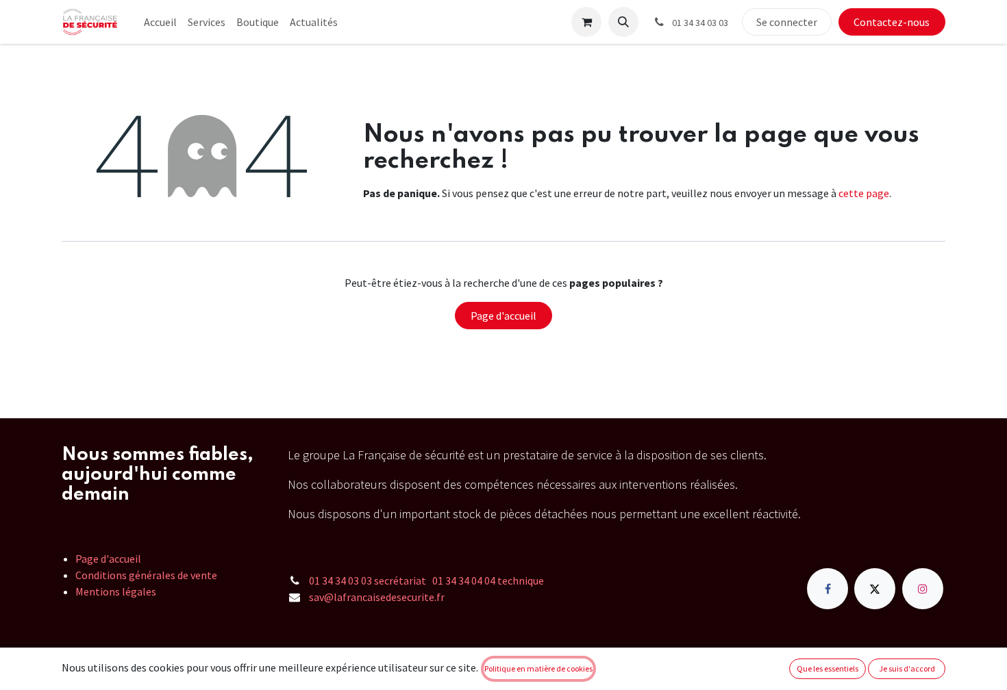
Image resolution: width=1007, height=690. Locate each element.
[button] (623, 22)
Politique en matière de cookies (538, 668)
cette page (863, 193)
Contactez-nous (892, 22)
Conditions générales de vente (146, 575)
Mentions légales (115, 591)
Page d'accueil (503, 315)
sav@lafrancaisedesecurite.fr (377, 597)
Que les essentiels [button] (827, 668)
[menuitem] (160, 22)
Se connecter (786, 22)
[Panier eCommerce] (586, 22)
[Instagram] (922, 588)
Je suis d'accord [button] (907, 668)
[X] (874, 588)
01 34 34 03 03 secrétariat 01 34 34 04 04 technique (426, 580)
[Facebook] (827, 588)
